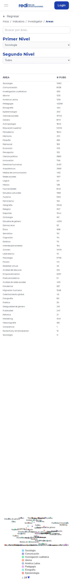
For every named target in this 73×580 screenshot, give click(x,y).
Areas (49, 21)
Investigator (35, 21)
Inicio (6, 21)
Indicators (18, 21)
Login (62, 5)
